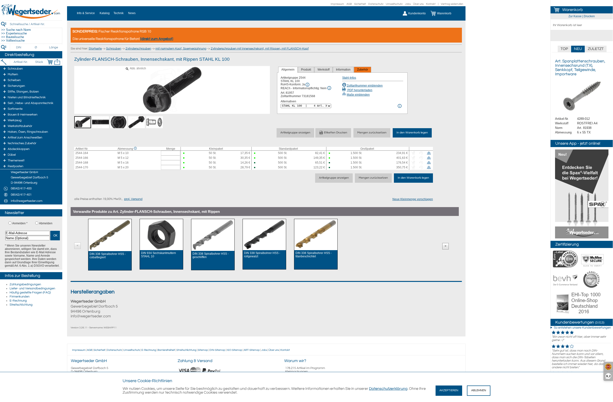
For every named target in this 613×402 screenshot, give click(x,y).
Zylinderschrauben (138, 48)
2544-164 (81, 153)
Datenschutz (375, 4)
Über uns (418, 4)
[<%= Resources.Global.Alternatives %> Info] (400, 106)
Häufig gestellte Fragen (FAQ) (30, 292)
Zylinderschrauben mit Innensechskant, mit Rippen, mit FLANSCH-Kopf (260, 48)
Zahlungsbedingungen (25, 284)
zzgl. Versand (133, 199)
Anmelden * (20, 223)
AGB (349, 4)
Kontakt (431, 4)
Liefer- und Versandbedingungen (32, 288)
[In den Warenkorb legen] (50, 62)
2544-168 (81, 162)
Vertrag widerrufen (452, 4)
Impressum (337, 4)
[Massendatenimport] (57, 62)
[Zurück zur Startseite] (31, 18)
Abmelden (45, 223)
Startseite (95, 48)
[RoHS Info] (307, 85)
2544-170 (81, 167)
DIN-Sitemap (217, 350)
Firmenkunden (19, 296)
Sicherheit (360, 4)
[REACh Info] (329, 88)
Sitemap (203, 350)
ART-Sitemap (252, 350)
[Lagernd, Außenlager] (257, 162)
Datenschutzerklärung (388, 389)
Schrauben (113, 48)
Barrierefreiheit (166, 350)
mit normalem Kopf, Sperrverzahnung (180, 48)
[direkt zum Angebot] (156, 39)
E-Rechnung (18, 300)
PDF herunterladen (359, 90)
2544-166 (81, 158)
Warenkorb (572, 10)
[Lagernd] (185, 153)
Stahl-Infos (349, 77)
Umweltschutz (394, 4)
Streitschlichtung (21, 304)
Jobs (408, 4)
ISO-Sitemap (234, 350)
